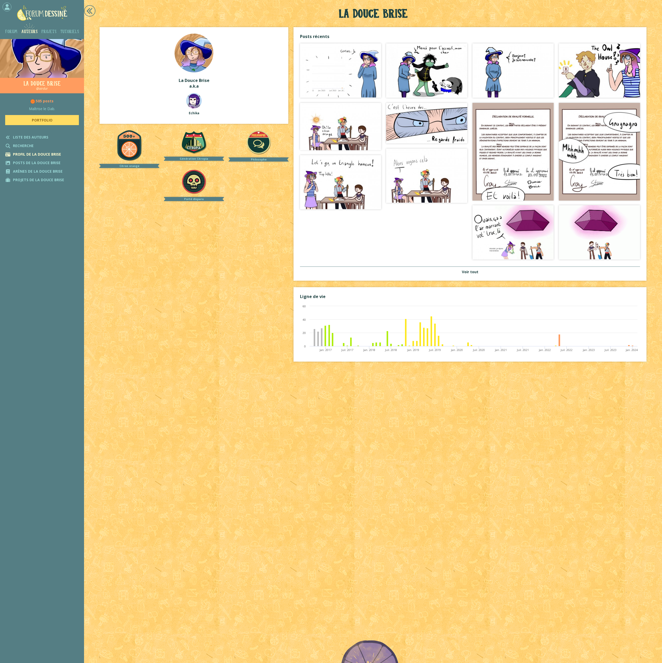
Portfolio (42, 120)
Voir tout (470, 271)
